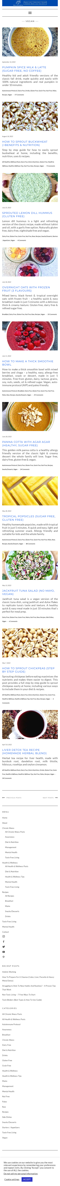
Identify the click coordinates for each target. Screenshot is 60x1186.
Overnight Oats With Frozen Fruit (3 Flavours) (26, 289)
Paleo (54, 91)
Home (4, 818)
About (4, 823)
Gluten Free (34, 91)
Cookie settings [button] (11, 1179)
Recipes (4, 95)
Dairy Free (21, 91)
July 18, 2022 (6, 282)
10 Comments (52, 314)
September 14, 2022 (8, 62)
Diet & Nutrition (33, 162)
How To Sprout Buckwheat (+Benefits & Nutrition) (24, 143)
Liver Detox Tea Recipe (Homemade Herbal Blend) (24, 751)
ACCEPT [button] (27, 1179)
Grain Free (42, 91)
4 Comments (21, 240)
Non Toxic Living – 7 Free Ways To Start (18, 995)
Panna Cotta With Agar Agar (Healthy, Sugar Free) (26, 443)
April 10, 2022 (7, 744)
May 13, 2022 (6, 585)
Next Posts (48, 798)
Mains (28, 617)
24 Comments (24, 469)
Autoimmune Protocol (9, 91)
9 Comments (50, 166)
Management (10, 847)
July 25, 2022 (6, 208)
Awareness (9, 837)
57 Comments (19, 95)
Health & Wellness (8, 699)
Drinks (27, 91)
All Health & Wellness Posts (11, 162)
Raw (31, 166)
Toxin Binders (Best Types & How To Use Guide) (22, 1000)
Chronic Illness (8, 828)
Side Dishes (49, 617)
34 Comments (7, 778)
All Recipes (9, 896)
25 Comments (38, 395)
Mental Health (11, 852)
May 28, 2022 (6, 511)
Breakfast (5, 314)
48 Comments (30, 544)
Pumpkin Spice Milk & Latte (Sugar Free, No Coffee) (24, 69)
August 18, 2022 (7, 136)
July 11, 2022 (6, 356)
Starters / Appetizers (11, 1127)
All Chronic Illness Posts (15, 832)
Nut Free (49, 91)
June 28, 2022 (7, 436)
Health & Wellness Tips (15, 166)
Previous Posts (13, 798)
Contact (5, 932)
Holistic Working (9, 972)
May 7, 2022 (6, 663)
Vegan (10, 95)
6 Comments (13, 621)
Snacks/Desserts (46, 236)
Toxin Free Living (12, 857)
